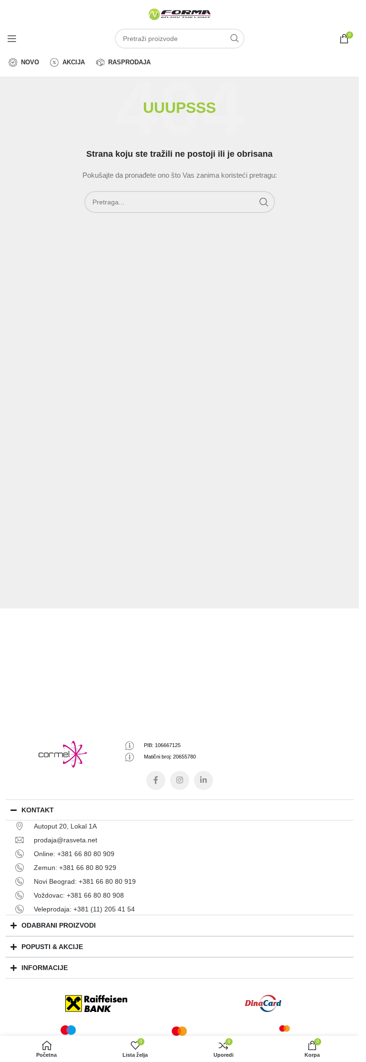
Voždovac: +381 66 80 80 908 (79, 895)
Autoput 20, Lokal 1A (65, 826)
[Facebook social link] (155, 780)
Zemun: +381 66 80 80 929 (75, 867)
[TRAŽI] (234, 39)
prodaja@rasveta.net (65, 840)
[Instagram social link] (179, 780)
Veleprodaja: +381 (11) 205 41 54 (84, 909)
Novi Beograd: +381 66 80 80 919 (85, 881)
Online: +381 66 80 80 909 (74, 854)
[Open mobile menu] (11, 38)
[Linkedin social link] (203, 780)
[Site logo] (180, 14)
